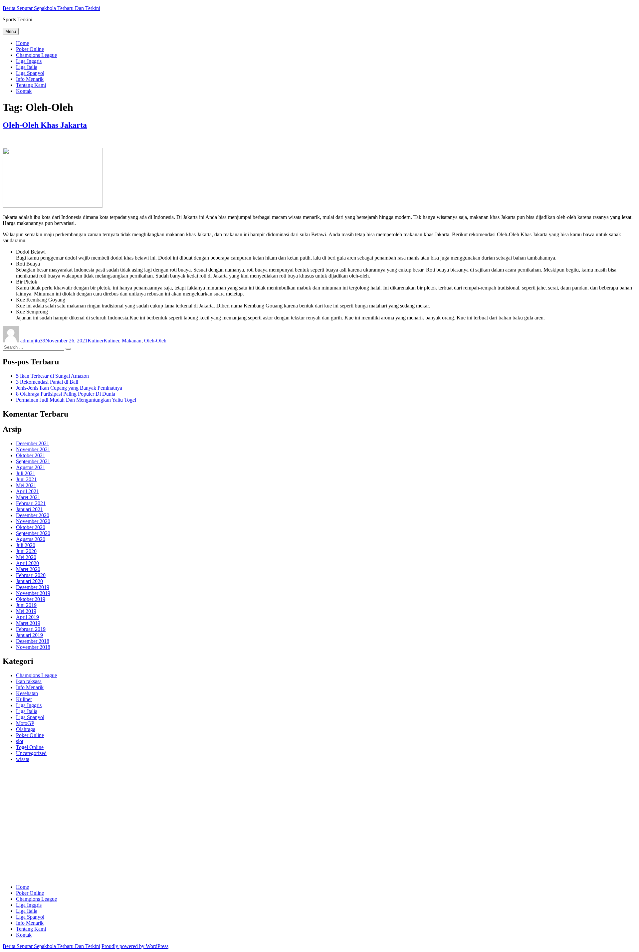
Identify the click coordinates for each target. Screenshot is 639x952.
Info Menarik (30, 79)
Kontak (24, 91)
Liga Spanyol (30, 73)
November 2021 (33, 449)
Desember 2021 (32, 443)
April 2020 (27, 563)
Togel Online (30, 747)
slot (19, 741)
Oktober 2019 (30, 599)
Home (22, 43)
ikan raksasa (29, 681)
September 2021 (33, 461)
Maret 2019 (28, 623)
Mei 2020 (26, 557)
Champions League (36, 55)
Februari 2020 (31, 575)
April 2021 (27, 491)
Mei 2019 (26, 611)
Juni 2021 (26, 479)
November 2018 (33, 647)
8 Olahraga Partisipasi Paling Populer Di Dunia (65, 394)
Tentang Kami (31, 85)
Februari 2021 (31, 503)
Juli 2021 (25, 473)
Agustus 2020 (30, 539)
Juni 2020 (26, 551)
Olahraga (25, 729)
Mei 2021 (26, 485)
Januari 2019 (29, 635)
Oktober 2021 (30, 455)
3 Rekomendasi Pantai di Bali (47, 382)
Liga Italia (26, 67)
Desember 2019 (32, 587)
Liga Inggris (29, 61)
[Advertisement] (202, 826)
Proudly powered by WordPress (135, 946)
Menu (10, 31)
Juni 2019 (26, 605)
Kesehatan (27, 693)
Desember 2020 (32, 515)
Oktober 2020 (30, 527)
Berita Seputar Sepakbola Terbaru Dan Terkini (51, 8)
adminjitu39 (32, 340)
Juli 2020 (25, 545)
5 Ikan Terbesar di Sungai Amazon (52, 376)
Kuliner (96, 340)
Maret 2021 (28, 497)
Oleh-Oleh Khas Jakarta (45, 125)
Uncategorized (31, 753)
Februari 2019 (31, 629)
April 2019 (27, 617)
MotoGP (25, 723)
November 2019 (33, 593)
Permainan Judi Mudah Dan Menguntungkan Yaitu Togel (76, 400)
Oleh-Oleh (155, 340)
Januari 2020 (29, 581)
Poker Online (30, 49)
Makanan (131, 340)
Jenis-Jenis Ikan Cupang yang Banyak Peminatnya (69, 388)
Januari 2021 (29, 509)
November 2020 (33, 521)
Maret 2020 (28, 569)
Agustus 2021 (30, 467)
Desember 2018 (32, 641)
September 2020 (33, 533)
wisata (22, 759)
